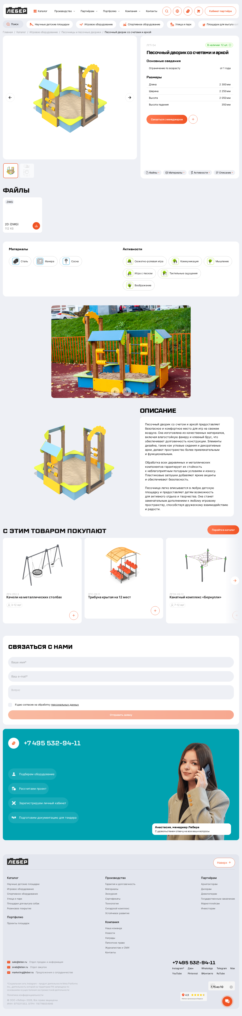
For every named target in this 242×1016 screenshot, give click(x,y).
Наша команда (113, 928)
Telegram (222, 968)
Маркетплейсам (210, 903)
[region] (121, 24)
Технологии (112, 903)
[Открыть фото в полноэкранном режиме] (121, 351)
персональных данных (65, 704)
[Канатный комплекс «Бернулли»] (205, 565)
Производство (63, 11)
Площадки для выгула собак (23, 903)
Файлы (153, 172)
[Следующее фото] (129, 97)
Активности (201, 172)
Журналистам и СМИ (117, 947)
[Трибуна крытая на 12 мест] (124, 565)
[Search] (166, 11)
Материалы (175, 172)
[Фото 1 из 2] (11, 171)
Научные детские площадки (52, 24)
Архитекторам (209, 884)
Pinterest (193, 973)
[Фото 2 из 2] (27, 171)
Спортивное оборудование (144, 24)
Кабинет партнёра (220, 11)
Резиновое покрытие (19, 908)
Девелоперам (209, 893)
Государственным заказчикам (218, 898)
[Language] (177, 11)
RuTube (221, 973)
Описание (225, 172)
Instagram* (178, 968)
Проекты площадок (18, 923)
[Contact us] (188, 11)
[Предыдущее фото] (10, 97)
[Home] (16, 11)
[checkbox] (10, 705)
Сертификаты (112, 898)
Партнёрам (87, 11)
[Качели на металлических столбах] (42, 565)
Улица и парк (183, 24)
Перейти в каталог (223, 529)
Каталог (42, 11)
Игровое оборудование (99, 24)
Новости (110, 933)
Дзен (190, 968)
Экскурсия (111, 893)
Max (232, 968)
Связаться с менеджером (167, 119)
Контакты (151, 11)
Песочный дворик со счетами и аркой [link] (128, 32)
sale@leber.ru (19, 962)
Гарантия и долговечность (120, 884)
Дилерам (206, 889)
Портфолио (109, 11)
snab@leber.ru (20, 967)
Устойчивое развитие (117, 913)
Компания (131, 11)
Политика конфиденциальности (25, 995)
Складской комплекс (117, 908)
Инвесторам (208, 908)
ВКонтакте (207, 973)
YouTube (177, 973)
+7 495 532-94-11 (51, 743)
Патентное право (115, 942)
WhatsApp (207, 968)
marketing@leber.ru (23, 972)
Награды (110, 937)
